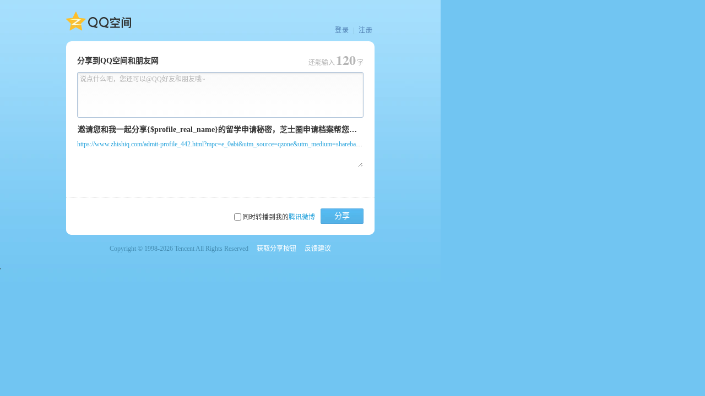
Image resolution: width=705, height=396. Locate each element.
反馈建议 (318, 248)
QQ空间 (98, 21)
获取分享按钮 (276, 248)
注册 (366, 30)
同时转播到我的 (278, 217)
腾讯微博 (302, 217)
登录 (342, 30)
